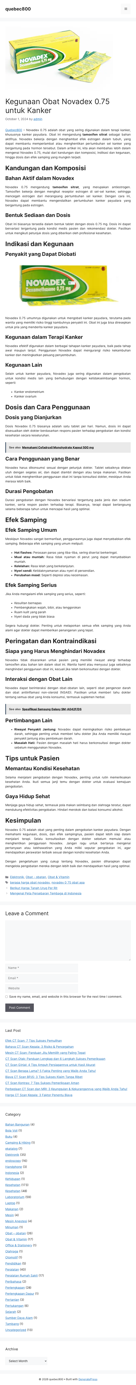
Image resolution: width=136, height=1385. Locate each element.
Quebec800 (13, 130)
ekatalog (11, 1148)
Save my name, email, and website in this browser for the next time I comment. (65, 996)
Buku (8, 1136)
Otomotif (11, 1257)
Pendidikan (13, 1263)
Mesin (9, 1215)
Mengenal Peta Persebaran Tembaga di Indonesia (45, 893)
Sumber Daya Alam (19, 1318)
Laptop (10, 1203)
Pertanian (12, 1299)
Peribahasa (13, 1281)
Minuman (11, 1227)
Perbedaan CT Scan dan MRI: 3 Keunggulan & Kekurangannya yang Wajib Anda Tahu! (66, 1089)
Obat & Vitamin (58, 877)
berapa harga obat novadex (30, 882)
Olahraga (11, 1251)
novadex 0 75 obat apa (68, 882)
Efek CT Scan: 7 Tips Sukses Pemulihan (33, 1040)
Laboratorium (14, 1197)
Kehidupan (12, 1179)
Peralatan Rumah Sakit (21, 1275)
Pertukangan (14, 1306)
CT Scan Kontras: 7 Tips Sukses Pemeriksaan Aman (42, 1083)
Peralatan (12, 1269)
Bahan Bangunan (17, 1124)
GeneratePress (87, 1379)
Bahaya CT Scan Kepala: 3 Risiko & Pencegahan (39, 1046)
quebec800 (18, 9)
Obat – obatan (15, 1233)
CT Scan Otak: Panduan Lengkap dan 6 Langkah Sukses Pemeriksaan (55, 1059)
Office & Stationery (18, 1245)
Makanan (11, 1209)
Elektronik (17, 877)
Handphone (13, 1167)
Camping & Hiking (17, 1142)
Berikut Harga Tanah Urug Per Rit (33, 888)
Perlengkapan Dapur (19, 1293)
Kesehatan (12, 1185)
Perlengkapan (15, 1287)
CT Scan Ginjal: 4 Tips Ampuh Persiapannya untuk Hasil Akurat (50, 1065)
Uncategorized (15, 1330)
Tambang (12, 1324)
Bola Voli (11, 1130)
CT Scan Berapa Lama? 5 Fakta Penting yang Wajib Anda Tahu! (50, 1071)
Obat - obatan (36, 877)
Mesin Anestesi (16, 1221)
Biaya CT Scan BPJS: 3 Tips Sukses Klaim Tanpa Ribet (44, 1077)
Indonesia (12, 1173)
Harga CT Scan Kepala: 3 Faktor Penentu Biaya (38, 1095)
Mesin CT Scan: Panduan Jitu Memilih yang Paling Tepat (45, 1053)
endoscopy (13, 1161)
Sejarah (10, 1312)
